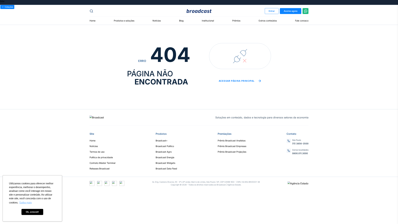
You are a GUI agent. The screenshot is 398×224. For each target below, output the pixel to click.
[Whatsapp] (106, 183)
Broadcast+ (161, 140)
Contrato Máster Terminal (102, 163)
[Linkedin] (121, 183)
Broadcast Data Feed (166, 168)
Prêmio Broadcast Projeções (232, 151)
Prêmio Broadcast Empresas (232, 146)
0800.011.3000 (300, 153)
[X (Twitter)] (92, 183)
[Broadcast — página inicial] (97, 117)
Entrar (272, 11)
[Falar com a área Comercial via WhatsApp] (305, 11)
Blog (181, 20)
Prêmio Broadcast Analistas (231, 140)
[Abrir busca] (126, 11)
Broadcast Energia (165, 157)
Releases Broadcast (100, 168)
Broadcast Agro (164, 151)
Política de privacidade (101, 157)
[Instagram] (99, 183)
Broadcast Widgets (165, 163)
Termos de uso (97, 151)
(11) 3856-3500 (300, 143)
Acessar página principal (237, 80)
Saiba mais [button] (25, 202)
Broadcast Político (165, 146)
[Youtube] (114, 183)
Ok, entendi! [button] (32, 212)
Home (92, 20)
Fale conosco (301, 20)
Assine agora (290, 11)
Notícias (157, 20)
